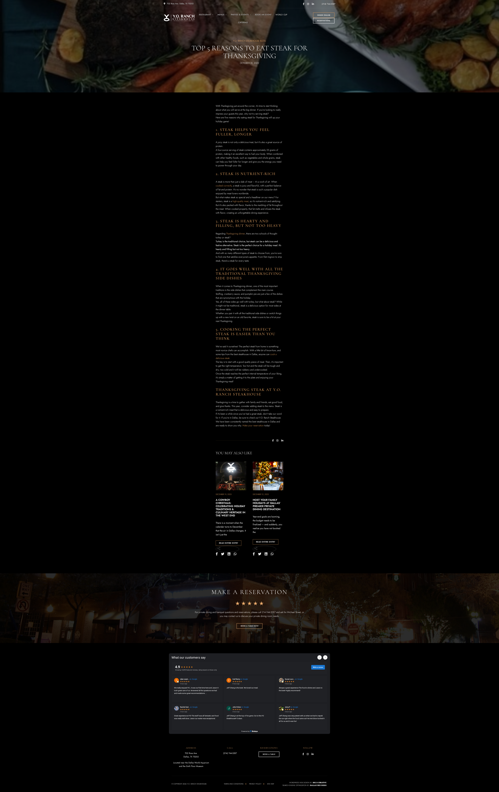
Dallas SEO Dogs (318, 785)
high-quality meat (240, 201)
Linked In (313, 4)
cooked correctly (224, 185)
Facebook (303, 4)
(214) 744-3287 (328, 4)
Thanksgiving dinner (235, 233)
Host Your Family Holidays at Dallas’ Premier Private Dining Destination (267, 504)
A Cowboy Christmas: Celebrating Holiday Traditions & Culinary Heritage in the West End (230, 507)
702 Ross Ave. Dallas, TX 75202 (180, 3)
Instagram (308, 4)
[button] (323, 15)
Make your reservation (253, 425)
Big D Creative (319, 782)
